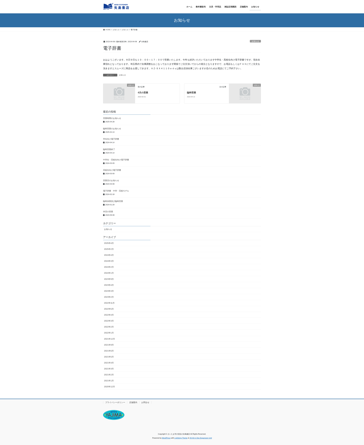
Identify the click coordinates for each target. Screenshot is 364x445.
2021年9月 (109, 345)
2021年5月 (109, 357)
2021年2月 (109, 375)
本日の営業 (108, 211)
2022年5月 (109, 309)
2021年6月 (109, 351)
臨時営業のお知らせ (112, 128)
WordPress (166, 438)
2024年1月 (109, 273)
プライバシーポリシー (115, 402)
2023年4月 (109, 285)
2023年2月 (109, 297)
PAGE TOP (353, 429)
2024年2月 (109, 267)
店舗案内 (133, 402)
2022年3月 (109, 321)
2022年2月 (109, 327)
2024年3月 (109, 261)
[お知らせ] (119, 93)
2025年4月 (109, 243)
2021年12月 (109, 339)
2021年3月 (109, 369)
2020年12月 (109, 386)
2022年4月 (109, 315)
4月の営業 (143, 92)
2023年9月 (109, 279)
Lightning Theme (181, 438)
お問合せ (145, 402)
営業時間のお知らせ (112, 118)
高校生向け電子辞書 (112, 170)
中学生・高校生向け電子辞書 (116, 160)
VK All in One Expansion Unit (201, 438)
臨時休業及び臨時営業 (113, 201)
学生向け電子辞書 (111, 139)
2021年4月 (109, 363)
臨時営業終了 (109, 149)
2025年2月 (109, 249)
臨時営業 (191, 92)
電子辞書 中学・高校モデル (116, 191)
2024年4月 (109, 255)
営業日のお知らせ (111, 180)
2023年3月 (109, 291)
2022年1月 (109, 333)
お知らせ (255, 41)
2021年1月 (109, 381)
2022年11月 (109, 303)
